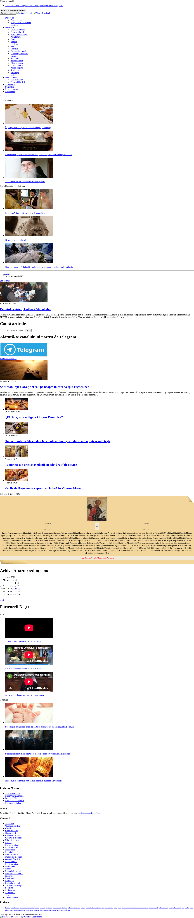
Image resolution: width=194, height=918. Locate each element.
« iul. (2, 600)
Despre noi (9, 18)
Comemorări (10, 833)
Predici (13, 39)
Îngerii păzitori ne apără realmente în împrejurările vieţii (28, 127)
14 (13, 589)
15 (16, 589)
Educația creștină (12, 840)
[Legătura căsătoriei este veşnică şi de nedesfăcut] (29, 208)
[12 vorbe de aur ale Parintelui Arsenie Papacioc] (29, 177)
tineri (58, 910)
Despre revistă (16, 20)
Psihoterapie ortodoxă (14, 873)
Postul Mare (16, 37)
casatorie (22, 907)
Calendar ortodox (18, 30)
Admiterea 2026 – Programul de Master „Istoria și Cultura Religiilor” (34, 5)
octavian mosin (163, 907)
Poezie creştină (17, 68)
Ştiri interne (10, 84)
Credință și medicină (19, 53)
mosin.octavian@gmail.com (89, 813)
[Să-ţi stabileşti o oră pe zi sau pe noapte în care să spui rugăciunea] (24, 379)
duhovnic (71, 907)
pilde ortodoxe (176, 907)
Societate (14, 49)
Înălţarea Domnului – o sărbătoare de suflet (23, 668)
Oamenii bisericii (18, 82)
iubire (119, 907)
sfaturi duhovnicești (27, 910)
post (183, 907)
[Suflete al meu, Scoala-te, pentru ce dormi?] (29, 637)
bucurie (16, 907)
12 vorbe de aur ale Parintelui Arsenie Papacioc (25, 181)
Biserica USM (11, 798)
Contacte (14, 25)
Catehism (14, 44)
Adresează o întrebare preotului (13, 10)
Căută (28, 330)
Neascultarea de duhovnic (16, 240)
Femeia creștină (11, 845)
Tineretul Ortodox (12, 793)
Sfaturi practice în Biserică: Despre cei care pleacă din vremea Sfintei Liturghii (37, 754)
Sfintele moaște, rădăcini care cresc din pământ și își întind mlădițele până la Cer (38, 154)
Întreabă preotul (11, 89)
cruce (59, 907)
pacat (170, 907)
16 (19, 589)
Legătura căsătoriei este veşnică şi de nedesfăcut (25, 213)
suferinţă (50, 910)
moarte (156, 907)
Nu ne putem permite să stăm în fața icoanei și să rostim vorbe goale (33, 781)
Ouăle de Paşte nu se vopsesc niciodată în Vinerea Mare (43, 488)
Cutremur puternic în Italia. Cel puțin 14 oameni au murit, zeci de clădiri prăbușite (39, 267)
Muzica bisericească (13, 857)
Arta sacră (9, 823)
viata (62, 910)
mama (134, 907)
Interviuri (14, 46)
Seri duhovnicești (12, 883)
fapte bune (93, 907)
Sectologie (15, 72)
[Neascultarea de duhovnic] (29, 235)
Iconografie (10, 850)
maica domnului (127, 907)
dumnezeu (77, 907)
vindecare (67, 910)
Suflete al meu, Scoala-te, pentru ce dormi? (23, 641)
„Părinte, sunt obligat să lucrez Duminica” (34, 417)
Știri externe (10, 87)
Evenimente (10, 91)
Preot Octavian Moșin (14, 796)
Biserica (7, 907)
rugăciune (13, 910)
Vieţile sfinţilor (17, 80)
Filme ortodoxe (17, 63)
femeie (99, 907)
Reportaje (15, 58)
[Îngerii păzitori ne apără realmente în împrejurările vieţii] (29, 123)
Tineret (13, 56)
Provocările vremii (18, 51)
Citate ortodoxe (17, 65)
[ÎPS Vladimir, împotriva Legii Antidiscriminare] (29, 691)
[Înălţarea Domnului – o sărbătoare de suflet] (29, 664)
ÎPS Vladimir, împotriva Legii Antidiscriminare (24, 695)
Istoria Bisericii (11, 854)
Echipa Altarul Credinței (21, 22)
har (103, 907)
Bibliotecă (9, 27)
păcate (7, 910)
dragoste (64, 907)
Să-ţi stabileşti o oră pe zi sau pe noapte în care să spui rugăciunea (44, 386)
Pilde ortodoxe (17, 61)
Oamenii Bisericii (12, 859)
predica (187, 907)
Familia (14, 41)
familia (83, 907)
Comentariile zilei (18, 32)
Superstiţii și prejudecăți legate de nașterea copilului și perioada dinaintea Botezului (39, 727)
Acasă (7, 274)
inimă (115, 907)
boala (12, 907)
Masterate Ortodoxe (13, 803)
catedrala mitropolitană (32, 907)
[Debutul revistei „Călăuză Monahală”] (24, 301)
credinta (55, 907)
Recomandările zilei (8, 358)
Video (13, 75)
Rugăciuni (15, 70)
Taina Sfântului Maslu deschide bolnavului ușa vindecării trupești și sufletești (57, 441)
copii (47, 907)
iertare (111, 907)
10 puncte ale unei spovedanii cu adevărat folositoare (41, 464)
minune (151, 907)
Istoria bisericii (11, 77)
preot (191, 907)
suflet (54, 910)
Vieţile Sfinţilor (11, 897)
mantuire (139, 907)
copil (50, 907)
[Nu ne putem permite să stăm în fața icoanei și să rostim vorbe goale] (29, 776)
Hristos (107, 907)
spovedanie (43, 910)
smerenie (36, 910)
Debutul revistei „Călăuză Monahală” (25, 309)
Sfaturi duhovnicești (19, 34)
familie (88, 907)
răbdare (18, 910)
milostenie (145, 907)
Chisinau (42, 907)
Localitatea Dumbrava (14, 800)
